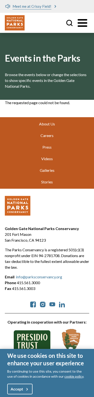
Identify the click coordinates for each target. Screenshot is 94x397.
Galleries (47, 170)
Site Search (69, 23)
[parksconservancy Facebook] (33, 304)
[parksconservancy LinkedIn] (62, 304)
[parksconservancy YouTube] (52, 304)
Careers (47, 135)
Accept (17, 389)
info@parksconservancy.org (39, 276)
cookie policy (73, 376)
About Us (47, 124)
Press (47, 147)
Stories (47, 182)
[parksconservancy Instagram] (43, 304)
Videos (47, 158)
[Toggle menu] (82, 23)
